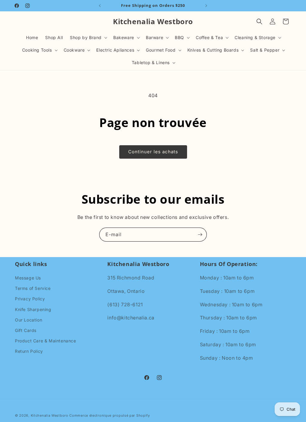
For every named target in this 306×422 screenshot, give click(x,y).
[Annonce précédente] (99, 5)
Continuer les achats (153, 151)
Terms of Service (33, 288)
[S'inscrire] (199, 235)
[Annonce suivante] (206, 5)
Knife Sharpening (33, 309)
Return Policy (29, 351)
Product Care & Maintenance (45, 340)
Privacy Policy (30, 298)
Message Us (28, 277)
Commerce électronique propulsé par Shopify (109, 415)
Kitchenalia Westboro (49, 415)
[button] (88, 37)
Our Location (28, 319)
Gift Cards (25, 330)
